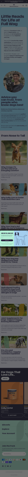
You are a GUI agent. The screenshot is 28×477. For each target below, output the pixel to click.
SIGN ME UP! (7, 240)
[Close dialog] (27, 231)
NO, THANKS (7, 242)
